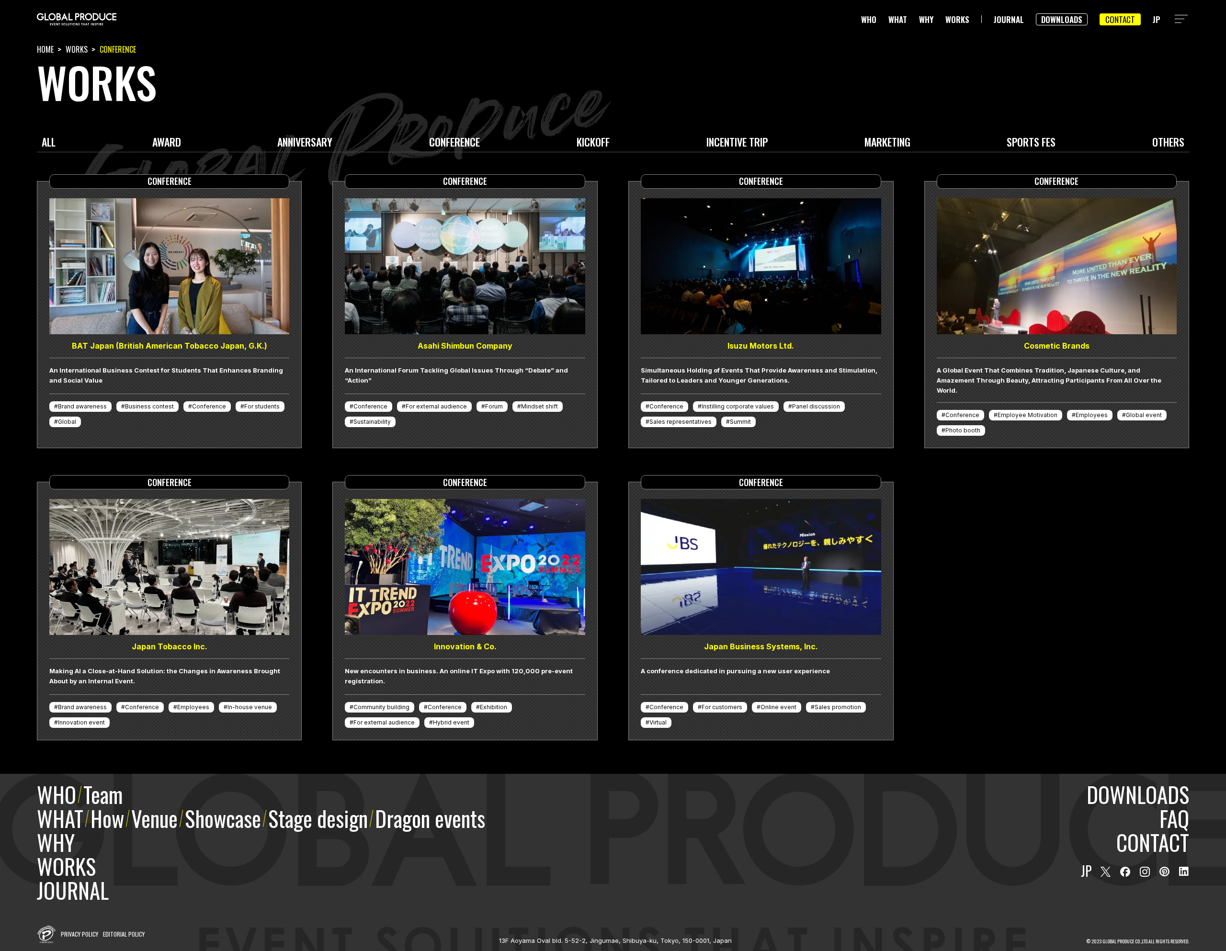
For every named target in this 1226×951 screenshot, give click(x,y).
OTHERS (1168, 142)
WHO (868, 19)
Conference (209, 406)
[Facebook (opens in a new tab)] (1125, 872)
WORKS (957, 19)
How (107, 818)
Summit (740, 421)
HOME (45, 49)
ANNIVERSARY (304, 142)
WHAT (897, 19)
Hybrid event (451, 722)
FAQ (1174, 818)
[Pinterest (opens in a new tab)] (1164, 872)
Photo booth (962, 430)
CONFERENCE (454, 142)
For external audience (436, 406)
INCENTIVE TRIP (737, 142)
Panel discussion (816, 406)
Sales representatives (680, 421)
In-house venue (249, 707)
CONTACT (1120, 19)
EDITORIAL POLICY (124, 934)
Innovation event (81, 722)
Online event (778, 707)
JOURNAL (1009, 19)
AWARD (166, 142)
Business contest (149, 406)
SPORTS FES (1031, 142)
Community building (381, 707)
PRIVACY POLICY (79, 934)
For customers (722, 707)
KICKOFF (593, 142)
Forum (494, 406)
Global (67, 421)
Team (103, 794)
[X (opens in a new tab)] (1106, 872)
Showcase (223, 818)
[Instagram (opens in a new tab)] (1145, 872)
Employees (1092, 415)
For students (262, 406)
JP (1156, 19)
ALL (49, 142)
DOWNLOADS (1061, 19)
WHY (926, 19)
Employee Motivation (1027, 415)
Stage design (318, 818)
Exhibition (493, 707)
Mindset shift (539, 406)
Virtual (658, 722)
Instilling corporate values (738, 406)
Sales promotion (838, 707)
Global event (1144, 415)
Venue (154, 818)
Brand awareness (82, 406)
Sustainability (372, 421)
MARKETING (887, 142)
